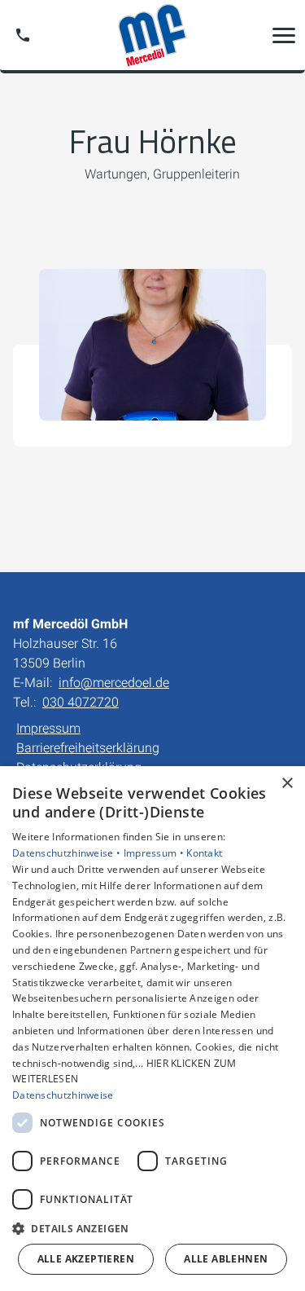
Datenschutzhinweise (63, 1095)
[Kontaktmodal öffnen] (22, 35)
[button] (283, 35)
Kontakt (204, 853)
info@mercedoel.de (114, 682)
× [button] (287, 784)
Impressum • (155, 853)
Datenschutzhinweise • (68, 853)
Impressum (48, 728)
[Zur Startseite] (152, 35)
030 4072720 (80, 702)
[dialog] (152, 1028)
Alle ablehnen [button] (226, 1259)
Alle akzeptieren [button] (85, 1259)
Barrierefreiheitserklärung (87, 748)
